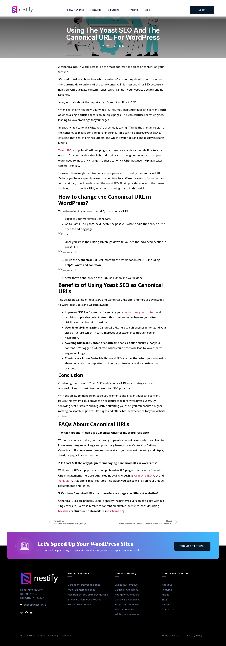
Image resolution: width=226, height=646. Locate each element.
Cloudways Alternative (127, 599)
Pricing (133, 10)
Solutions (113, 10)
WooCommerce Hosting (81, 589)
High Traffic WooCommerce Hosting (88, 594)
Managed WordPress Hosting (84, 584)
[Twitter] (31, 612)
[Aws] (21, 612)
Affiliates (167, 604)
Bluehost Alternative (126, 584)
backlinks (64, 511)
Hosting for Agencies (80, 604)
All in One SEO (143, 475)
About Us (167, 584)
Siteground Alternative (127, 604)
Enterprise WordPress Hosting (84, 599)
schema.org (117, 511)
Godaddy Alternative (126, 589)
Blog (147, 10)
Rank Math (65, 480)
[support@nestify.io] (21, 605)
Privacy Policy (194, 635)
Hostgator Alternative (127, 594)
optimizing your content (140, 312)
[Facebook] (26, 612)
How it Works (75, 10)
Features (95, 10)
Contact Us (168, 609)
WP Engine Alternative (127, 614)
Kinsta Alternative (125, 609)
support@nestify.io (35, 604)
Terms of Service (170, 635)
